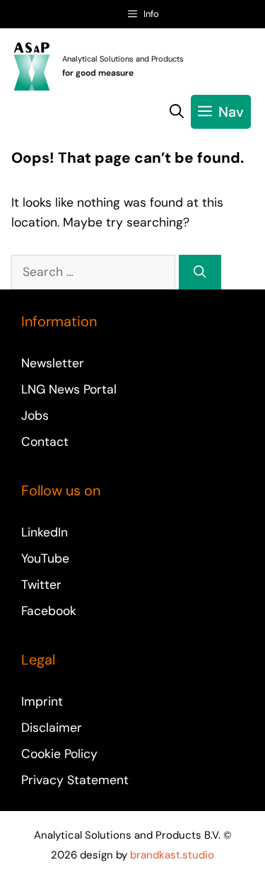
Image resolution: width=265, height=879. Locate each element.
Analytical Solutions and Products (123, 59)
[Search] (200, 272)
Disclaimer (51, 727)
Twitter (41, 584)
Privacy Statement (75, 780)
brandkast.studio (172, 855)
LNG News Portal (69, 389)
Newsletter (52, 363)
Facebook (48, 611)
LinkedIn (44, 532)
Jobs (35, 415)
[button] (177, 112)
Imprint (42, 701)
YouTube (45, 558)
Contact (45, 441)
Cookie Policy (59, 754)
